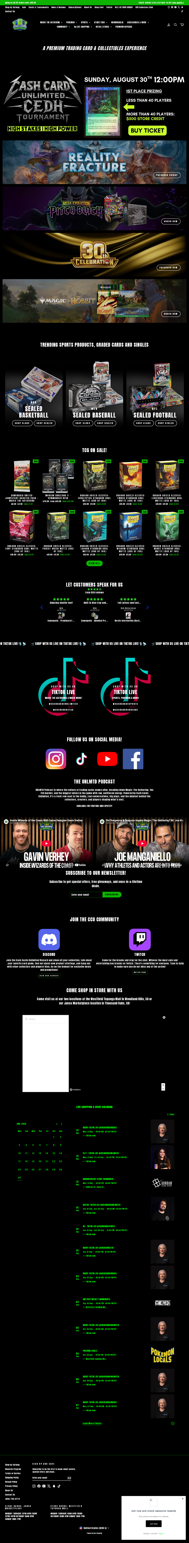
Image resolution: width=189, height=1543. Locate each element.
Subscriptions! (75, 7)
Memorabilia (117, 22)
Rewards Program (13, 1469)
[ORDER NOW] (94, 208)
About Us (88, 7)
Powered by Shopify (94, 1533)
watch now (140, 972)
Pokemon (70, 22)
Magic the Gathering (50, 22)
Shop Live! (99, 7)
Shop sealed (105, 423)
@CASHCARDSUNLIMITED (63, 704)
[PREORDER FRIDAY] (94, 162)
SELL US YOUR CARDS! (124, 7)
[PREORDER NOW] (94, 255)
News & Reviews (58, 7)
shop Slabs (22, 423)
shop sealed (45, 423)
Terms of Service (12, 1473)
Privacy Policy (11, 1486)
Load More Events (92, 1423)
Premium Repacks (123, 26)
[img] (94, 589)
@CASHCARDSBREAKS (125, 709)
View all (94, 563)
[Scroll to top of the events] (172, 1423)
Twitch (109, 7)
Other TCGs (99, 22)
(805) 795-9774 (12, 1498)
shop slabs (83, 423)
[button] (42, 607)
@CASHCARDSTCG (63, 709)
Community (62, 26)
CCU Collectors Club (144, 7)
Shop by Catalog (12, 7)
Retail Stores (103, 26)
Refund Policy (11, 1481)
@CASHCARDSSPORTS (125, 704)
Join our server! (49, 976)
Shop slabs (143, 423)
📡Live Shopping (82, 26)
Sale (24, 7)
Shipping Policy (12, 1477)
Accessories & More (137, 22)
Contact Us (10, 11)
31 (19, 1177)
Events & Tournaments (39, 7)
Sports (84, 22)
